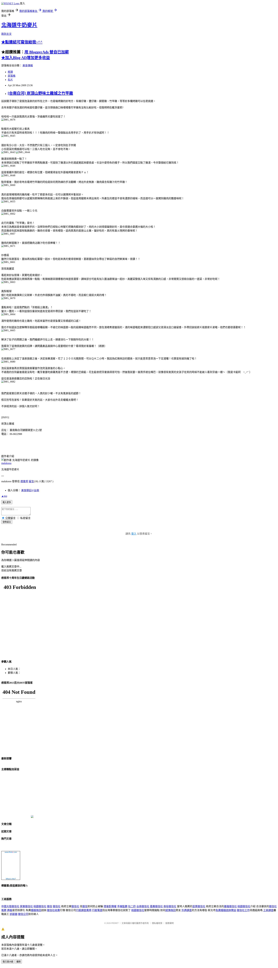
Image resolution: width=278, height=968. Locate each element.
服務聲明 (169, 923)
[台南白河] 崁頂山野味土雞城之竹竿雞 (40, 93)
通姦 (9, 910)
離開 (18, 961)
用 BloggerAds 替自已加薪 (46, 52)
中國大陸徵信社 (10, 906)
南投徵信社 (169, 906)
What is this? (11, 879)
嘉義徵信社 (156, 906)
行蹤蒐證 (97, 910)
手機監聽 (122, 906)
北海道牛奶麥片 (19, 25)
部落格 (11, 75)
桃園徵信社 (39, 906)
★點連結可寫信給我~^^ (21, 42)
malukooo (6, 463)
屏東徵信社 (26, 906)
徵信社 (56, 906)
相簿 (10, 72)
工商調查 (268, 910)
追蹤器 (13, 914)
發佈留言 (7, 522)
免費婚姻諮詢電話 (226, 910)
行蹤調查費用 (83, 910)
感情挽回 (170, 910)
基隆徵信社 (230, 906)
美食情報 (28, 65)
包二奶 (132, 906)
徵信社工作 (243, 910)
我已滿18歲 (8, 961)
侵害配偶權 (110, 906)
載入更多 (7, 502)
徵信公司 (23, 914)
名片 (10, 79)
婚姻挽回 (36, 910)
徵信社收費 (53, 910)
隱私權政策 (157, 923)
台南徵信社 (142, 906)
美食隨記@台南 (30, 490)
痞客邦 (24, 481)
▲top (4, 496)
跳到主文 (6, 34)
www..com (11, 852)
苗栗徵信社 (198, 906)
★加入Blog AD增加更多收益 (25, 58)
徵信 (49, 906)
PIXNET (115, 923)
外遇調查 (186, 910)
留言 (31, 481)
